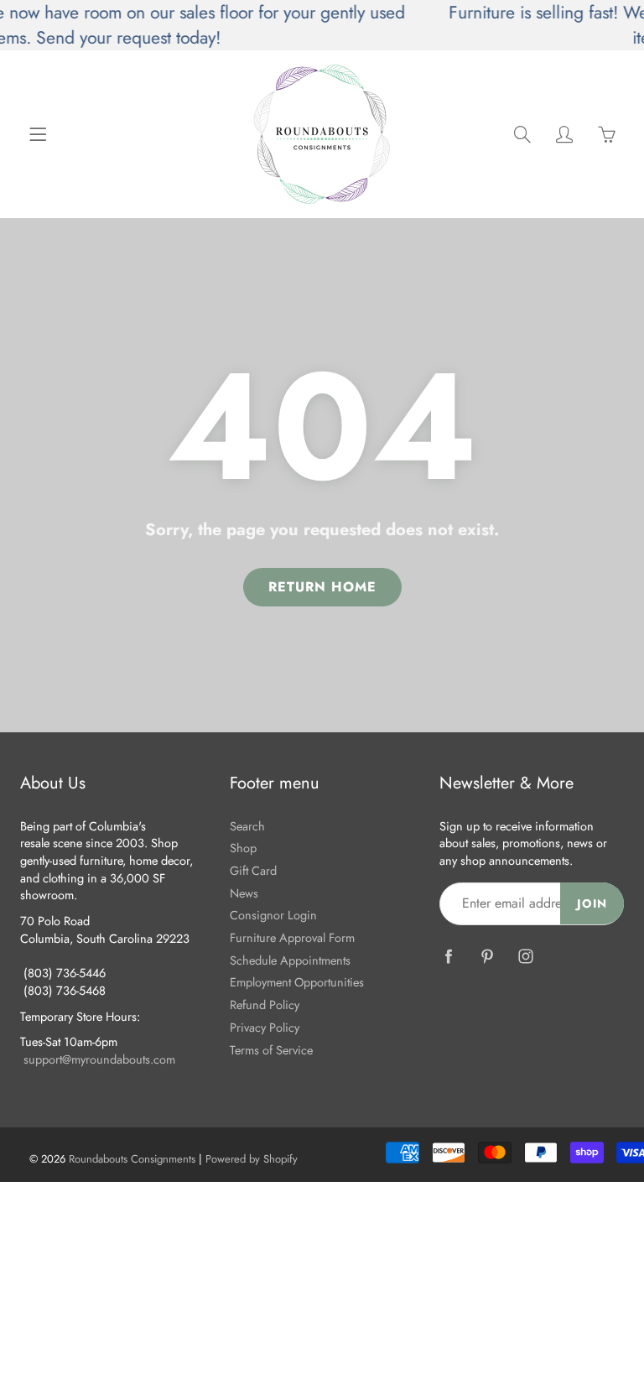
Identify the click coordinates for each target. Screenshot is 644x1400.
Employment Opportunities (297, 982)
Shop (243, 847)
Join (592, 903)
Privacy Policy (264, 1027)
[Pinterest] (486, 956)
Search (247, 826)
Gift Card (253, 870)
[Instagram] (525, 956)
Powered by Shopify (251, 1159)
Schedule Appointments (290, 960)
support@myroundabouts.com (99, 1059)
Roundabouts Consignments (132, 1159)
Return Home (322, 586)
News (244, 893)
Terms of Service (271, 1050)
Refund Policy (264, 1004)
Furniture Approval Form (292, 937)
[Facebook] (448, 956)
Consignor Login (273, 915)
